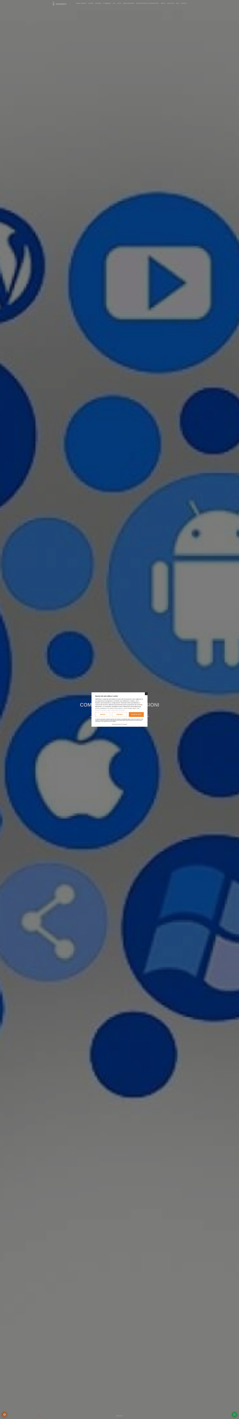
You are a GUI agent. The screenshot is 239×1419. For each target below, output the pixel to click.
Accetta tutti (136, 714)
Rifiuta (102, 714)
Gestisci (120, 714)
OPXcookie (114, 724)
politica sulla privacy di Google (116, 710)
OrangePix (124, 724)
